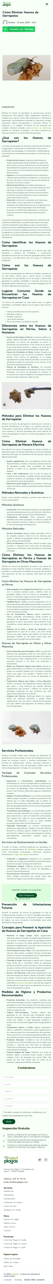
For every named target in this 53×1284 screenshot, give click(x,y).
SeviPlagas (32, 849)
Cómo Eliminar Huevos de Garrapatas (20, 13)
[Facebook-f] (46, 1159)
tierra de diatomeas (42, 128)
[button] (47, 4)
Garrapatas (8, 107)
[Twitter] (39, 1159)
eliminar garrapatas (25, 983)
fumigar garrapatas (20, 854)
